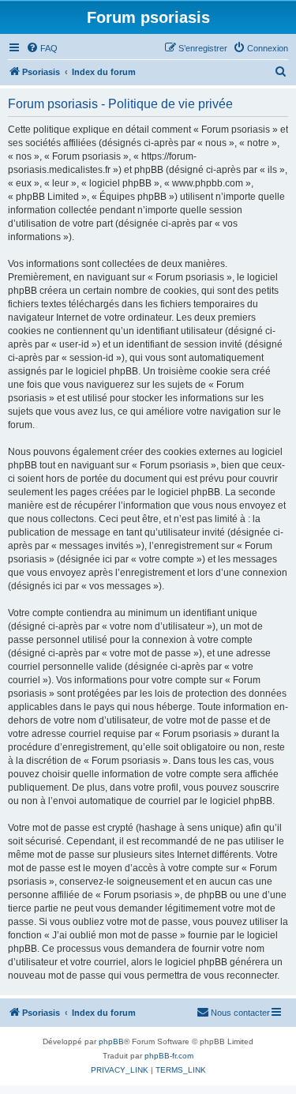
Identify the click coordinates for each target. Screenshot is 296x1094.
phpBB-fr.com (168, 1055)
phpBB (111, 1041)
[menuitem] (42, 48)
